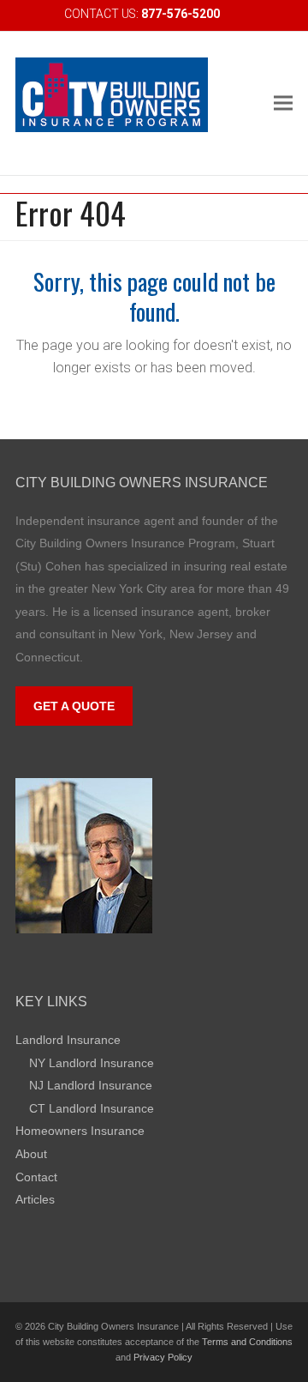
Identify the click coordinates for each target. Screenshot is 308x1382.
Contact (36, 1177)
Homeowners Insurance (80, 1131)
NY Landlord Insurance (91, 1063)
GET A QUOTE (74, 706)
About (31, 1154)
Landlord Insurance (68, 1040)
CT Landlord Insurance (91, 1108)
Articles (35, 1199)
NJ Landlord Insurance (90, 1085)
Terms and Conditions (247, 1342)
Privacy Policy (162, 1357)
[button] (283, 103)
